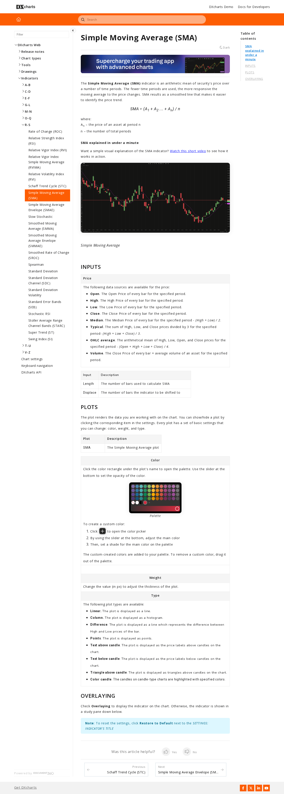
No (194, 752)
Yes (174, 752)
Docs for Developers (254, 7)
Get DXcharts (25, 787)
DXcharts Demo (221, 7)
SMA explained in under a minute (254, 52)
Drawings (29, 71)
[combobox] (142, 19)
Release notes (32, 51)
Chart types (31, 58)
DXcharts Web (29, 45)
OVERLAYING (254, 79)
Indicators (29, 78)
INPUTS (250, 66)
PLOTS (249, 72)
